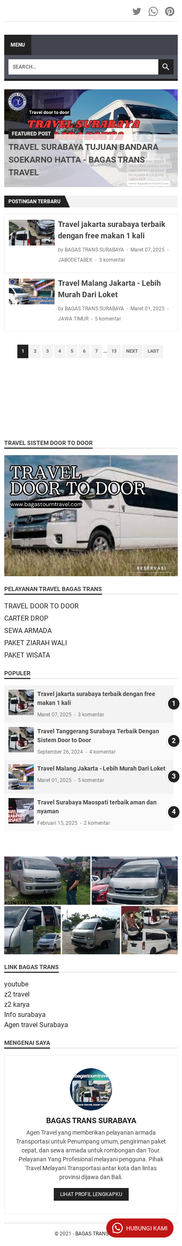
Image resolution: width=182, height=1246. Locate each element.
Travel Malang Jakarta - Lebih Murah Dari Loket (101, 768)
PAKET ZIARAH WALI (35, 643)
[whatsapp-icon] (153, 11)
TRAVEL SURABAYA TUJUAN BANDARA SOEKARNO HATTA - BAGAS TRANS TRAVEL (83, 159)
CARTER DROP (26, 618)
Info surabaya (25, 1015)
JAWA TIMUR (73, 319)
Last (153, 351)
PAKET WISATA (27, 655)
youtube (16, 984)
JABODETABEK (75, 260)
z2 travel (17, 994)
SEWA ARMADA (28, 631)
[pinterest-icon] (170, 11)
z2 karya (17, 1004)
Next (132, 351)
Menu (18, 45)
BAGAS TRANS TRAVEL (101, 1234)
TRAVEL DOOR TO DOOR (41, 606)
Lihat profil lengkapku (91, 1194)
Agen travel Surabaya (36, 1025)
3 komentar (112, 260)
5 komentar (108, 319)
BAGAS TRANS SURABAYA (91, 1120)
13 (113, 351)
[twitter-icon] (137, 11)
